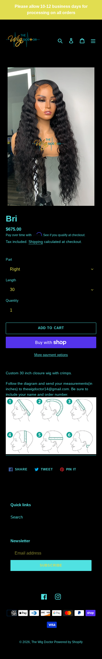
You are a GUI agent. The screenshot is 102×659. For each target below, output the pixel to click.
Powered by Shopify (68, 642)
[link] (51, 453)
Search (16, 517)
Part (9, 259)
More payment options (51, 355)
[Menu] (93, 40)
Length (11, 280)
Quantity (12, 300)
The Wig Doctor (42, 642)
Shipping (36, 242)
